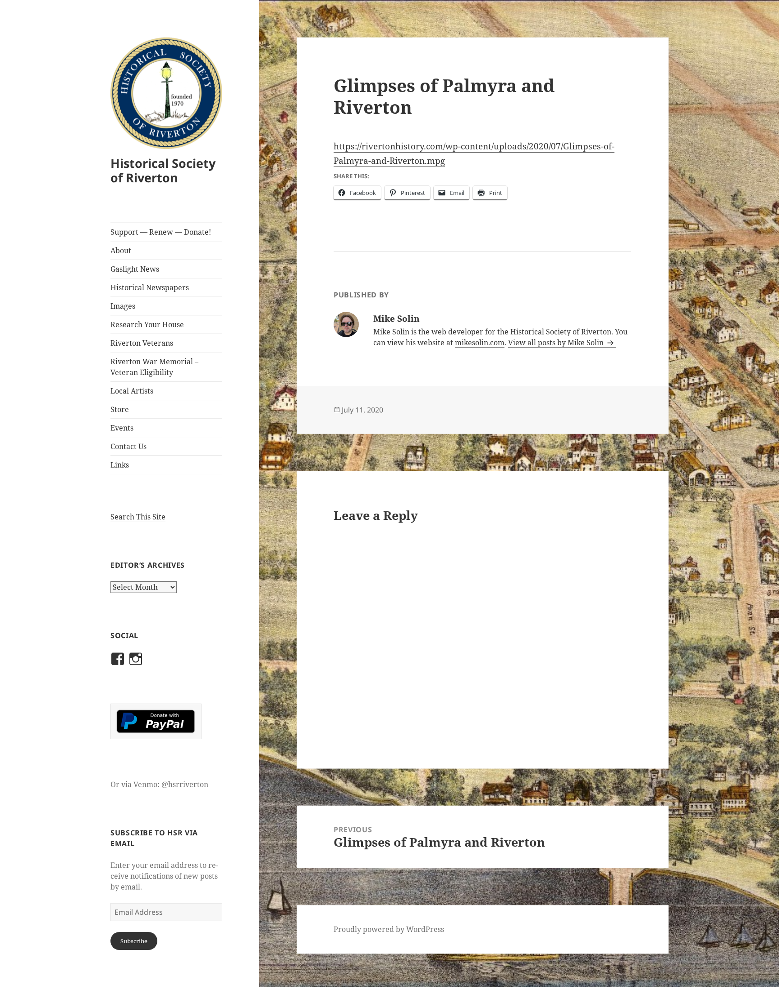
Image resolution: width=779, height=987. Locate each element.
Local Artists (131, 391)
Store (119, 409)
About (120, 250)
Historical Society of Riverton (162, 170)
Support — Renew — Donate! (160, 232)
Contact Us (128, 446)
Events (121, 428)
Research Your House (147, 324)
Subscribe (133, 941)
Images (122, 306)
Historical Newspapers (149, 287)
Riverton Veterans (141, 343)
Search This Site (137, 517)
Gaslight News (134, 269)
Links (119, 465)
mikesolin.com (479, 343)
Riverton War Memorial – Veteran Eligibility (154, 367)
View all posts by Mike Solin (556, 343)
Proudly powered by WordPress (389, 929)
